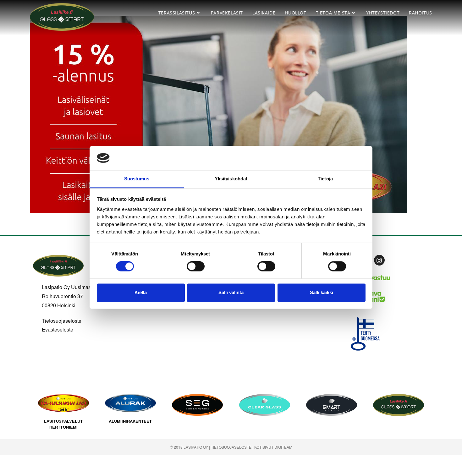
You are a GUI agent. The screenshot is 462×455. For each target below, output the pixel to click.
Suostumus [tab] (137, 178)
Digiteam (283, 447)
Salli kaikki (321, 292)
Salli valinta (231, 292)
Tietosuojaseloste (61, 320)
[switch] (196, 266)
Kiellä (141, 292)
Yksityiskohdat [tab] (231, 178)
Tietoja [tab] (325, 178)
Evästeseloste (57, 329)
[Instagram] (379, 260)
